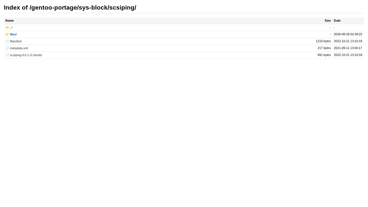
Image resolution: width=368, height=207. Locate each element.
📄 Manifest (13, 41)
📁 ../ (8, 27)
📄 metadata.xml (16, 48)
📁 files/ (11, 34)
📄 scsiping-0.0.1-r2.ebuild (23, 55)
